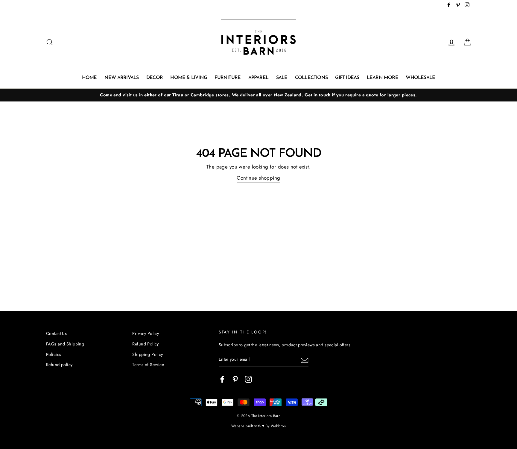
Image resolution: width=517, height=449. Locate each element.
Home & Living (188, 77)
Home (89, 77)
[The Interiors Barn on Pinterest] (235, 379)
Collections (311, 77)
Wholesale (420, 77)
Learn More (382, 77)
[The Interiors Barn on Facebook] (222, 379)
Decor (154, 77)
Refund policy (59, 365)
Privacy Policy (145, 333)
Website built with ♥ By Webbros (258, 425)
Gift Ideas (347, 77)
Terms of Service (148, 365)
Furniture (228, 77)
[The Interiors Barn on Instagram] (248, 379)
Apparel (258, 77)
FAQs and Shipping (65, 344)
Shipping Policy (147, 354)
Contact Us (56, 333)
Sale (282, 77)
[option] (258, 95)
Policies (53, 354)
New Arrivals (121, 77)
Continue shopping (258, 177)
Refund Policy (145, 344)
